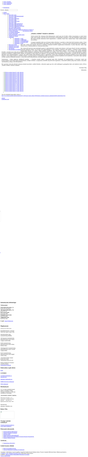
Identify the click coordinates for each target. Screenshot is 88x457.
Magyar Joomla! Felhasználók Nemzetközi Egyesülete (17, 454)
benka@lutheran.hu (9, 321)
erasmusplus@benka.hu (6, 365)
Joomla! (3, 453)
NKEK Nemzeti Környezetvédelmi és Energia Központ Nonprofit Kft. (18, 436)
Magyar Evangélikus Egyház (9, 448)
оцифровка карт (5, 99)
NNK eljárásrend (4, 384)
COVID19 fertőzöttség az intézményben (6, 376)
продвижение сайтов (28, 30)
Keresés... (3, 10)
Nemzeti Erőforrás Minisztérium (10, 431)
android (3, 98)
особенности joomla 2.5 (28, 29)
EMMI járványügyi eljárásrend (7, 381)
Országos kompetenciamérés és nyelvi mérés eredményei (7, 425)
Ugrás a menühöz (7, 1)
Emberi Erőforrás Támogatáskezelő (11, 435)
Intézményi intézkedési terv (6, 379)
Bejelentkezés (6, 7)
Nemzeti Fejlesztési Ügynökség (10, 432)
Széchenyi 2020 (6, 434)
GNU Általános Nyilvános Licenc (13, 453)
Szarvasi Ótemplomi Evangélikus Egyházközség (13, 449)
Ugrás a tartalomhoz (7, 3)
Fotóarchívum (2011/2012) (9, 443)
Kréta (2, 370)
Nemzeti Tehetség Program (9, 437)
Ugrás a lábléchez (7, 4)
